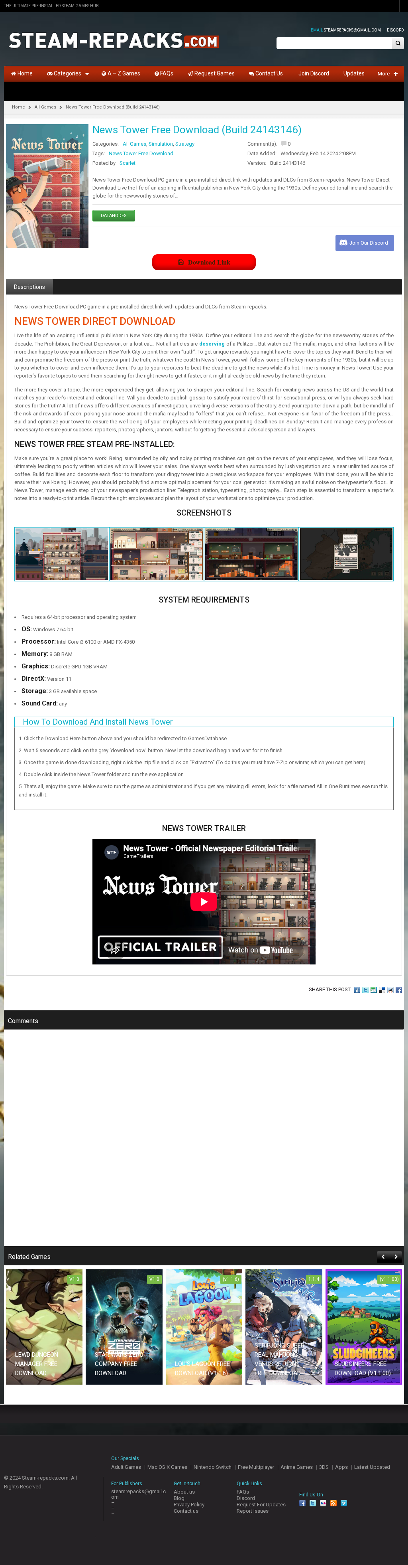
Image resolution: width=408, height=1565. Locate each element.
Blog (179, 1498)
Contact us (186, 1511)
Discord (395, 30)
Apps (341, 1467)
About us (184, 1492)
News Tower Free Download (141, 153)
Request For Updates (261, 1505)
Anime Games (296, 1467)
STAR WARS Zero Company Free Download (119, 1364)
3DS (324, 1467)
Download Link (209, 262)
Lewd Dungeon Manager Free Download (36, 1364)
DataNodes (114, 215)
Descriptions (29, 287)
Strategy (184, 144)
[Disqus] (204, 1143)
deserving (212, 344)
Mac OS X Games (167, 1467)
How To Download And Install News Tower (98, 722)
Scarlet (127, 163)
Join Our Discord (368, 243)
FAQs (243, 1492)
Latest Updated (372, 1467)
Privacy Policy (189, 1505)
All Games (45, 107)
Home (18, 107)
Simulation (161, 144)
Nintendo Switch (212, 1467)
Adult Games (126, 1467)
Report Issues (253, 1511)
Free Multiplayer (256, 1467)
